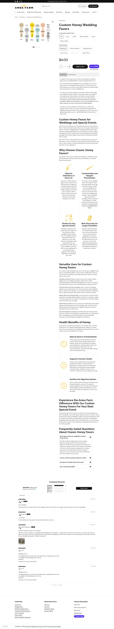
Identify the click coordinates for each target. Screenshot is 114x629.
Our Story (47, 607)
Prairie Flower (75, 53)
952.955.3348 (78, 613)
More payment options (94, 69)
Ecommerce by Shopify (54, 626)
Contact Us (18, 605)
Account (83, 6)
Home (16, 17)
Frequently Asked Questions (22, 611)
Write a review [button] (84, 488)
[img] (21, 499)
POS (44, 626)
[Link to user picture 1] (21, 541)
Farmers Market (48, 611)
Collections (22, 17)
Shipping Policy (19, 607)
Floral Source (72, 74)
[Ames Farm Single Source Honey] (24, 6)
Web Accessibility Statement (22, 617)
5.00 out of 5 (33, 487)
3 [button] (57, 585)
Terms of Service (19, 613)
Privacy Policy (18, 615)
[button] (93, 6)
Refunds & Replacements (21, 609)
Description (63, 74)
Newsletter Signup (49, 609)
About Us (46, 605)
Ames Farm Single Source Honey (34, 626)
